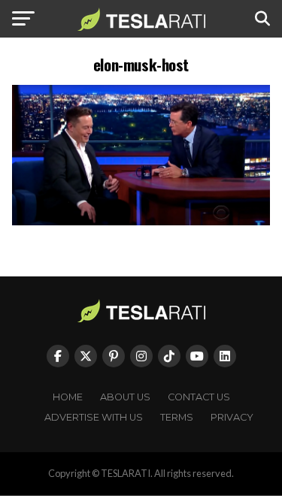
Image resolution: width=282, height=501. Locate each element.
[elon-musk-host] (141, 221)
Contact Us (199, 397)
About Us (125, 397)
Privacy (232, 417)
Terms (176, 417)
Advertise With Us (93, 417)
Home (68, 397)
